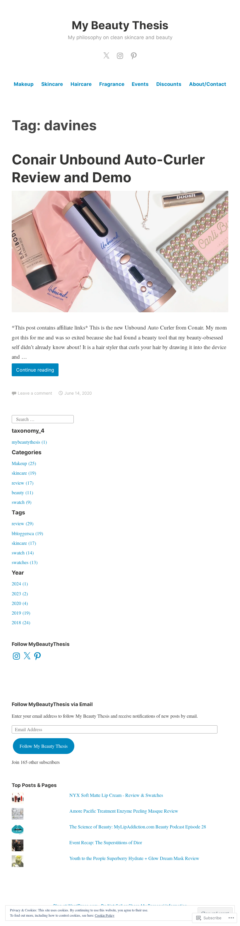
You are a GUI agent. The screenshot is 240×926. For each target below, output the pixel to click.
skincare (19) (24, 473)
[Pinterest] (134, 54)
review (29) (22, 523)
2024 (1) (20, 583)
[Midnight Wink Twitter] (106, 54)
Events (140, 84)
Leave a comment (35, 393)
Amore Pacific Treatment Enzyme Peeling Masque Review (123, 811)
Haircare (81, 84)
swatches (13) (24, 562)
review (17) (22, 483)
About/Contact (207, 84)
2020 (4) (20, 603)
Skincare (52, 84)
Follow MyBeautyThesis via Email (52, 704)
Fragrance (111, 84)
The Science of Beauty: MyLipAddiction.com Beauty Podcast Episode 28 (137, 826)
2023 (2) (20, 593)
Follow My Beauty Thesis (44, 746)
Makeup (24, 84)
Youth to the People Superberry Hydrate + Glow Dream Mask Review (134, 858)
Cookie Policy (104, 915)
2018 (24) (21, 622)
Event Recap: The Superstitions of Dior (105, 842)
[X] (27, 656)
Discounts (168, 84)
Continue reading (33, 371)
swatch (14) (23, 552)
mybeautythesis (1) (29, 442)
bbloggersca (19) (27, 533)
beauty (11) (22, 492)
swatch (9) (21, 502)
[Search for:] (43, 418)
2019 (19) (21, 613)
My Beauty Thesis (120, 25)
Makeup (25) (24, 463)
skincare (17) (24, 543)
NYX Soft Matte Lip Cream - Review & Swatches (116, 795)
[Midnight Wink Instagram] (120, 54)
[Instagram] (16, 656)
